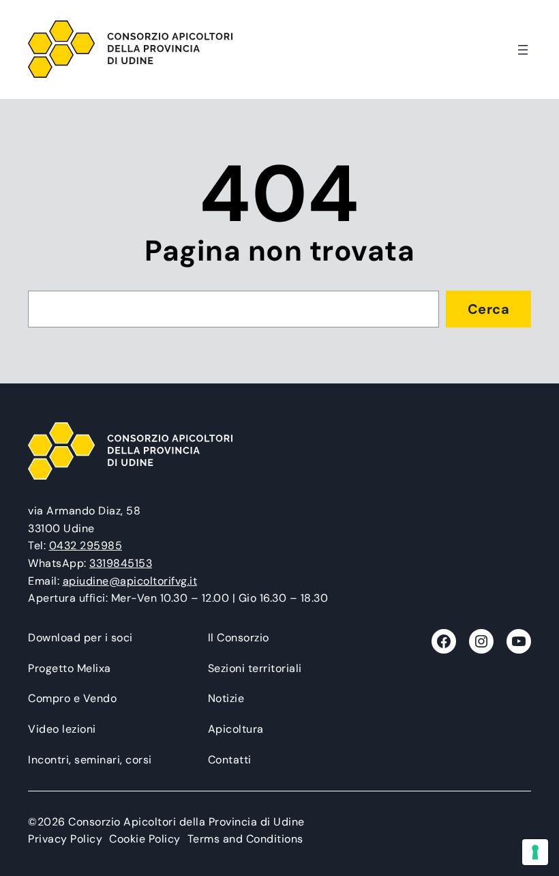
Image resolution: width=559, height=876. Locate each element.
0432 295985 (86, 545)
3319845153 (120, 563)
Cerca (489, 309)
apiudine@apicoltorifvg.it (130, 581)
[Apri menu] (523, 50)
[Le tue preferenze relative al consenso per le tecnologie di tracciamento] (535, 852)
